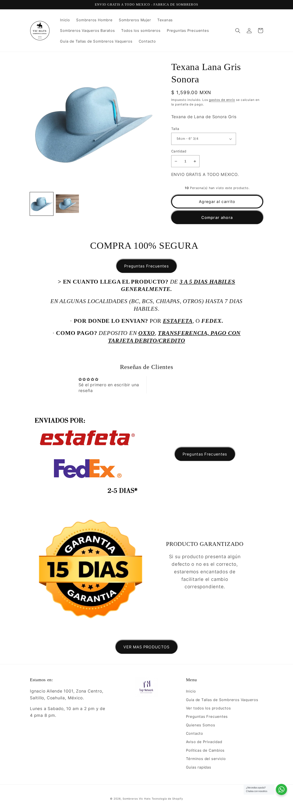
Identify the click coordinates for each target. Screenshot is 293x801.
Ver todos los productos (208, 708)
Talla (175, 129)
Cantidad (178, 151)
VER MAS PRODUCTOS (146, 647)
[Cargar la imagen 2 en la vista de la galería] (67, 204)
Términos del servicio (206, 758)
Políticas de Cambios (205, 750)
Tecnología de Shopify (167, 798)
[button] (237, 30)
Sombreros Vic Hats (136, 798)
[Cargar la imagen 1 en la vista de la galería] (41, 204)
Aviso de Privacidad (204, 742)
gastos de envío (222, 100)
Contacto (194, 733)
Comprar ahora (217, 217)
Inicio (191, 691)
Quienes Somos (200, 725)
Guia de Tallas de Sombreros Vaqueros (222, 700)
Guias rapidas (198, 767)
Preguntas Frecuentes (146, 266)
